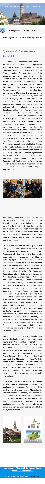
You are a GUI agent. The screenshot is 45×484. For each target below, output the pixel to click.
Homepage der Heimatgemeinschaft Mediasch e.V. (22, 6)
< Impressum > (8, 468)
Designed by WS (35, 476)
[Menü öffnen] (41, 30)
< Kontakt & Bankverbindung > (29, 468)
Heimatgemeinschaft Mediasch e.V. (22, 31)
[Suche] (39, 42)
